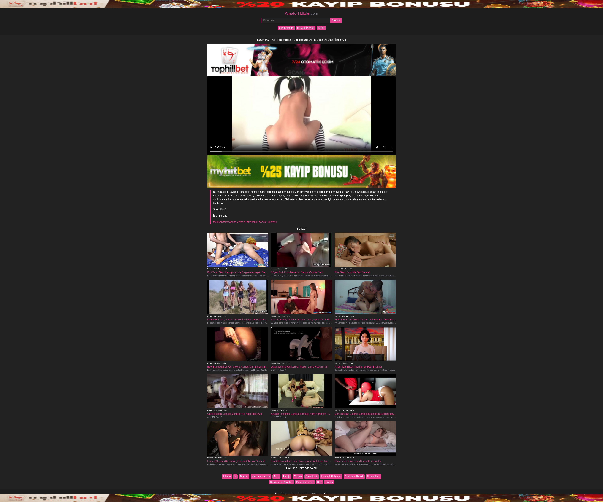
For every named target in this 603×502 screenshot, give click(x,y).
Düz (319, 482)
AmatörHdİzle (301, 13)
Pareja (286, 476)
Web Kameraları (261, 476)
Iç (235, 476)
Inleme (227, 476)
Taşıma (298, 476)
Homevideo (373, 476)
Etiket (321, 28)
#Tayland (228, 222)
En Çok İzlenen (305, 28)
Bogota (244, 476)
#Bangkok (252, 222)
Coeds (329, 482)
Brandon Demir (304, 482)
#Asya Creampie (268, 222)
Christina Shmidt (354, 476)
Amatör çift (312, 476)
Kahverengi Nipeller (281, 482)
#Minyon (218, 222)
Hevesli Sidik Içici (331, 476)
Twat (276, 476)
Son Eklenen (286, 28)
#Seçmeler (240, 222)
